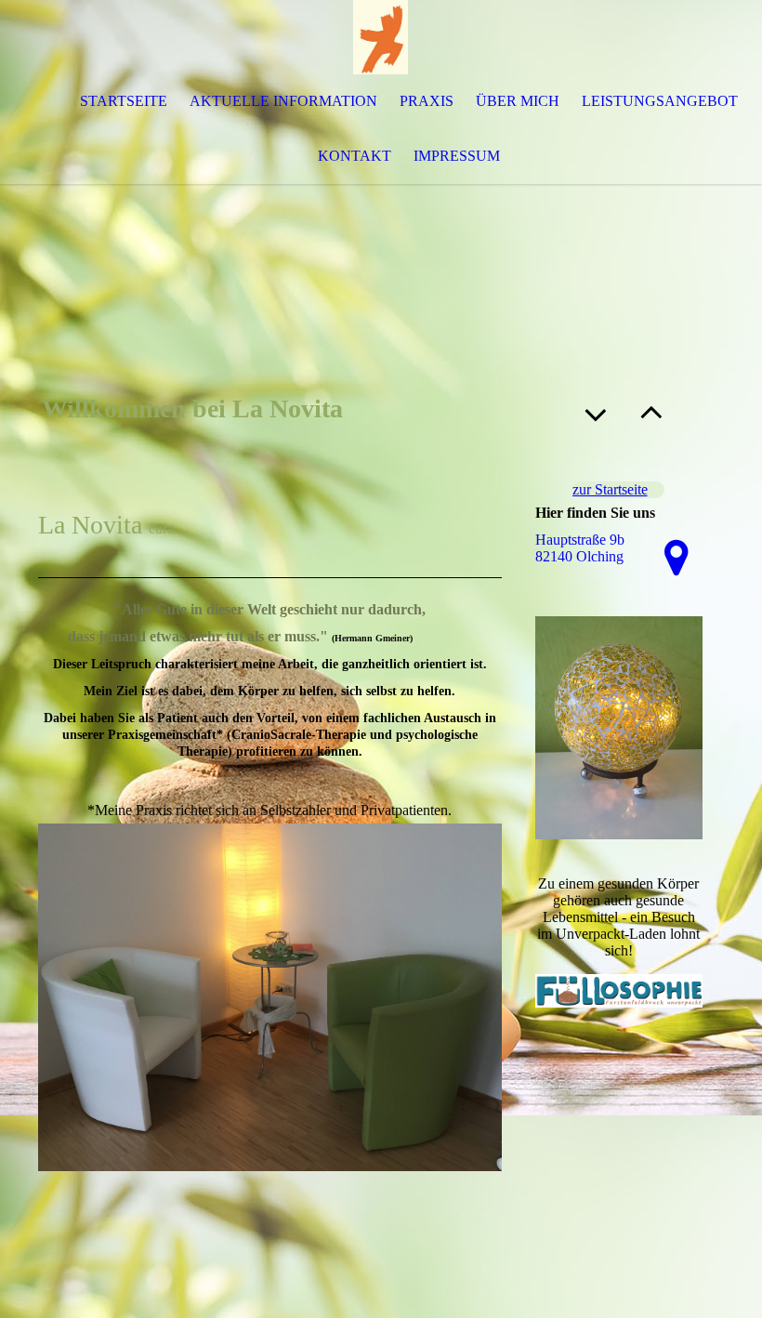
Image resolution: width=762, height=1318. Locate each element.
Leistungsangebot (660, 101)
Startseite (123, 101)
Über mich (517, 101)
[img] (381, 37)
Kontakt (354, 156)
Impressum (457, 156)
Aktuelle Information (283, 101)
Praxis (426, 101)
